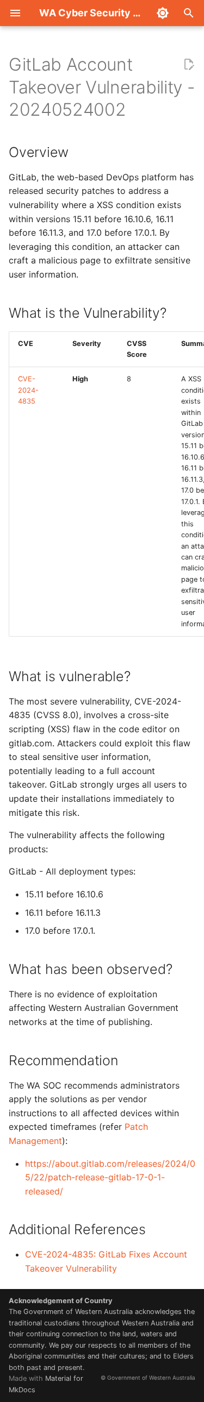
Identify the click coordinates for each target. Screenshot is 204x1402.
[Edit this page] (188, 65)
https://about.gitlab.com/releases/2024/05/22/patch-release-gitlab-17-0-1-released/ (110, 1177)
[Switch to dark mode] (163, 13)
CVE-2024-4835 (28, 390)
